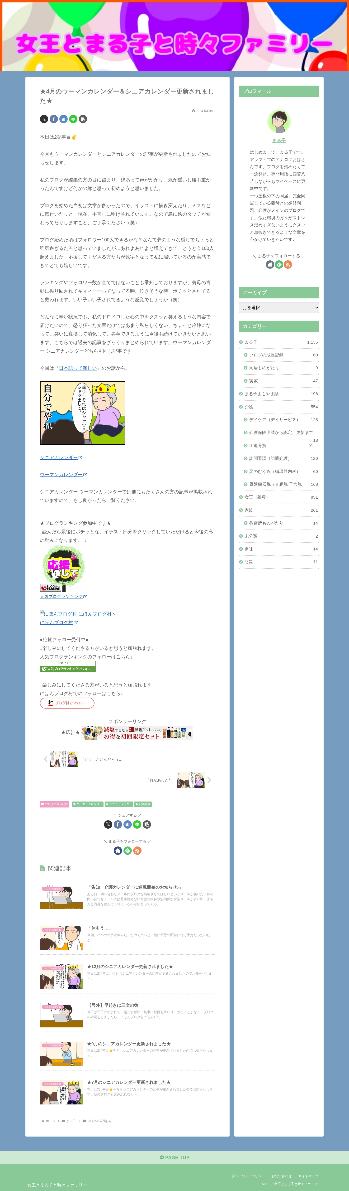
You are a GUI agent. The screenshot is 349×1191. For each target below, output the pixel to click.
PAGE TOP (176, 1157)
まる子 (279, 140)
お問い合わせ (282, 1176)
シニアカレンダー (59, 457)
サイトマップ (308, 1176)
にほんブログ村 (56, 622)
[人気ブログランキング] (63, 568)
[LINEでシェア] (73, 119)
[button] (83, 119)
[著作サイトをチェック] (118, 850)
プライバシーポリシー (248, 1176)
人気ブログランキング (61, 596)
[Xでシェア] (44, 119)
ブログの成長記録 (56, 804)
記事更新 (145, 804)
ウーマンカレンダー (61, 474)
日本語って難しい (78, 368)
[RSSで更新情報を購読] (137, 850)
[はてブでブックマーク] (63, 119)
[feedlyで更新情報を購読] (127, 850)
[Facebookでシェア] (54, 119)
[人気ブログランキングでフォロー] (68, 666)
